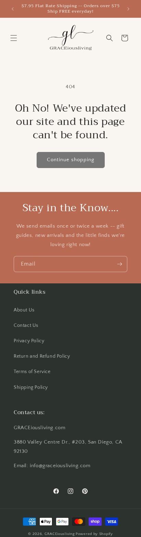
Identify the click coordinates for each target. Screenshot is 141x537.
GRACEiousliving (59, 534)
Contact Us (26, 325)
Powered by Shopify (94, 534)
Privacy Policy (29, 341)
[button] (13, 38)
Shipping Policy (31, 387)
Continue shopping (70, 160)
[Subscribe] (119, 264)
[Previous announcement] (12, 8)
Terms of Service (32, 371)
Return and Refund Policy (42, 356)
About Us (24, 310)
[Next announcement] (128, 8)
